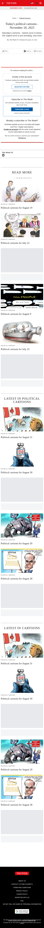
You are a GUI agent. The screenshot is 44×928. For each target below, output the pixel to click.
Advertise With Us (22, 897)
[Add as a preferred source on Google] (22, 911)
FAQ (22, 901)
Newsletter (39, 51)
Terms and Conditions (22, 887)
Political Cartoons (25, 18)
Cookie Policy (22, 894)
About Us (22, 881)
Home (14, 18)
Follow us (28, 51)
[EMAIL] (4, 155)
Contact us (22, 138)
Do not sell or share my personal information (22, 904)
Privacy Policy (22, 891)
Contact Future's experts (22, 884)
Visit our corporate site (29, 920)
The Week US (14, 40)
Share (6, 51)
